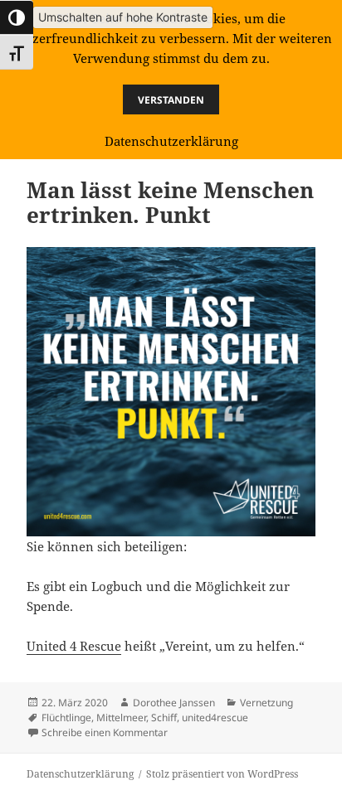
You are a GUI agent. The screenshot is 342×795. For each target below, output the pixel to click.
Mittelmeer (121, 717)
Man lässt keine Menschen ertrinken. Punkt (170, 202)
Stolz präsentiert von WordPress (222, 774)
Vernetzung (266, 703)
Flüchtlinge (66, 717)
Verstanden (171, 100)
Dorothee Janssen (174, 703)
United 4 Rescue (74, 645)
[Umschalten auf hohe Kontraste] (16, 17)
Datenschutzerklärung (80, 774)
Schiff (164, 717)
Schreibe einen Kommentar (105, 732)
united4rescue (215, 717)
